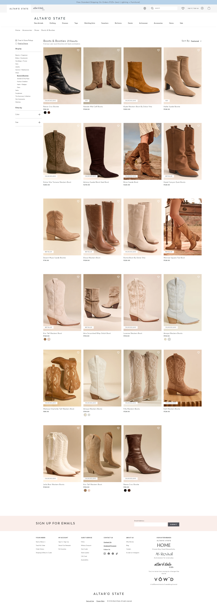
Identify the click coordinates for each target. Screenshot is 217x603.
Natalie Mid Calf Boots (93, 107)
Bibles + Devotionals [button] (21, 58)
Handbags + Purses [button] (21, 61)
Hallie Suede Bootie (172, 107)
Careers (128, 549)
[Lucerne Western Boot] (143, 302)
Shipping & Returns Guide (44, 552)
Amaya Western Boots (173, 333)
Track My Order (40, 545)
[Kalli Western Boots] (183, 378)
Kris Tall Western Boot (52, 333)
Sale (181, 23)
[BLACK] (45, 112)
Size (16, 122)
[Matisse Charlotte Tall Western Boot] (62, 378)
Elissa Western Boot (91, 258)
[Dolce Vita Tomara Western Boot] (62, 151)
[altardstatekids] (39, 8)
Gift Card (84, 556)
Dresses (65, 23)
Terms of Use (90, 601)
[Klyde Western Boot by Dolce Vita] (143, 75)
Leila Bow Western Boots (53, 484)
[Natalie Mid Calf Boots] (102, 75)
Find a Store (23, 44)
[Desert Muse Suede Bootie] (62, 227)
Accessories (158, 23)
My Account (63, 537)
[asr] (164, 554)
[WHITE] (165, 339)
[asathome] (164, 543)
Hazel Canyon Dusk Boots (174, 182)
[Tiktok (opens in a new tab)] (117, 553)
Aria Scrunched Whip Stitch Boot (97, 333)
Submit (173, 524)
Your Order (40, 537)
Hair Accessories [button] (20, 99)
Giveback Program (110, 546)
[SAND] (48, 339)
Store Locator (85, 552)
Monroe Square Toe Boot (174, 258)
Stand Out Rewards (64, 545)
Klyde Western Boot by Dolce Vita (138, 107)
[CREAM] (45, 339)
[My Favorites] (183, 8)
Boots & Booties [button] (22, 75)
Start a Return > (41, 542)
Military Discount (86, 545)
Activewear (143, 23)
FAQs (83, 542)
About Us (130, 537)
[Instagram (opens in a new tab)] (104, 553)
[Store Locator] (144, 8)
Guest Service (86, 537)
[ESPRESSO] (49, 112)
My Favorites (62, 549)
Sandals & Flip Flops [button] (23, 78)
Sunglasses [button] (18, 93)
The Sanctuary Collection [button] (23, 96)
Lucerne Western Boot (133, 333)
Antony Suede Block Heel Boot (96, 182)
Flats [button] (18, 87)
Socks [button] (17, 90)
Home (171, 23)
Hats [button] (16, 64)
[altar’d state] (19, 8)
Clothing (53, 23)
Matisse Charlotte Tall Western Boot (58, 409)
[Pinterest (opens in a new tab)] (112, 553)
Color (17, 114)
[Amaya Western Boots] (183, 302)
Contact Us (108, 537)
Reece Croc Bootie (51, 107)
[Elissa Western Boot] (102, 227)
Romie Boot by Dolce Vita (134, 258)
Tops (76, 23)
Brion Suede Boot (131, 182)
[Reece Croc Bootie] (62, 75)
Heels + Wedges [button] (22, 84)
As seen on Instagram (132, 552)
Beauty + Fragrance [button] (21, 55)
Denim (130, 23)
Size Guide (84, 549)
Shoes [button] (17, 73)
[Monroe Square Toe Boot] (183, 227)
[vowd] (164, 579)
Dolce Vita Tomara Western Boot (57, 182)
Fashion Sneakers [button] (22, 81)
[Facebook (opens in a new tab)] (108, 553)
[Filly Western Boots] (143, 378)
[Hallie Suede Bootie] (183, 75)
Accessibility (84, 560)
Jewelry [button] (17, 67)
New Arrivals (38, 23)
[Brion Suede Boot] (143, 151)
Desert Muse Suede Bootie (54, 258)
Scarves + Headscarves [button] (22, 70)
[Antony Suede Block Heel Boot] (102, 151)
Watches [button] (18, 102)
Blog (127, 545)
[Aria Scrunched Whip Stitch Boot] (102, 302)
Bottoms (118, 23)
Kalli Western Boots (172, 409)
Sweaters (104, 23)
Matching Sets (89, 23)
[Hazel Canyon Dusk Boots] (183, 151)
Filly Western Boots (132, 409)
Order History (40, 549)
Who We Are (130, 542)
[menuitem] (38, 23)
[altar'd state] (49, 18)
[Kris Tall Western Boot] (62, 302)
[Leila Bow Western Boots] (62, 453)
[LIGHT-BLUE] (169, 339)
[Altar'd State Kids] (164, 565)
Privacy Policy (101, 601)
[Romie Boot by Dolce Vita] (143, 227)
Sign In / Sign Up (63, 542)
